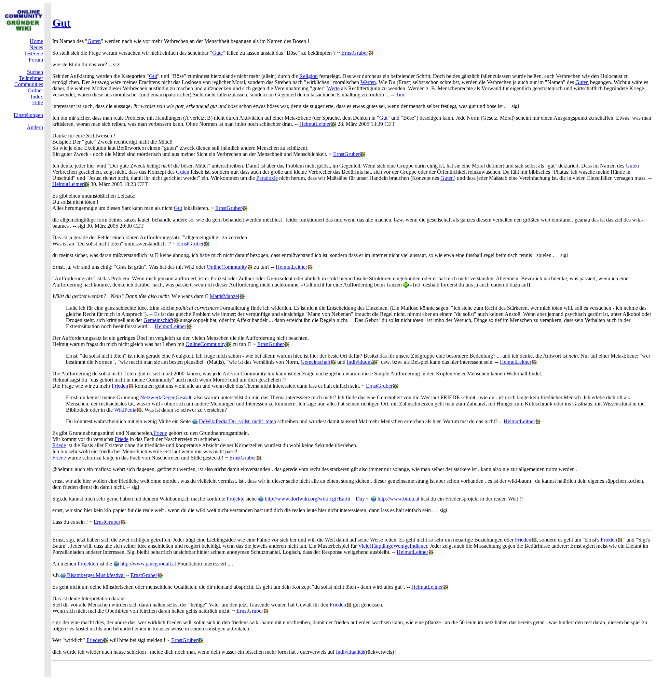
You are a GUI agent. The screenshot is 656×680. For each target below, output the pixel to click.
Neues (36, 47)
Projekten (88, 563)
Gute (217, 53)
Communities (28, 84)
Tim (400, 94)
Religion (308, 76)
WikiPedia (125, 410)
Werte (333, 88)
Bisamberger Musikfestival (95, 575)
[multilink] (370, 53)
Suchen (35, 72)
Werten (368, 82)
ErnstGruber (354, 53)
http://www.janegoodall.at (147, 563)
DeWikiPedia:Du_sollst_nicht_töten (236, 421)
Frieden (120, 386)
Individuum (359, 362)
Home (36, 41)
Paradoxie (267, 178)
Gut (61, 23)
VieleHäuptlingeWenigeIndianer (392, 546)
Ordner (35, 90)
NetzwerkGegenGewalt (165, 397)
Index (37, 96)
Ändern (35, 127)
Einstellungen (28, 115)
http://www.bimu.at (397, 499)
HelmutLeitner (315, 124)
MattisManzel (224, 296)
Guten (94, 41)
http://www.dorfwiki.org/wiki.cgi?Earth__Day (314, 499)
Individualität (350, 652)
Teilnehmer (31, 78)
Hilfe (37, 103)
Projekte (235, 499)
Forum (36, 60)
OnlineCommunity (227, 267)
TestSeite (33, 53)
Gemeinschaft (158, 320)
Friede (160, 433)
